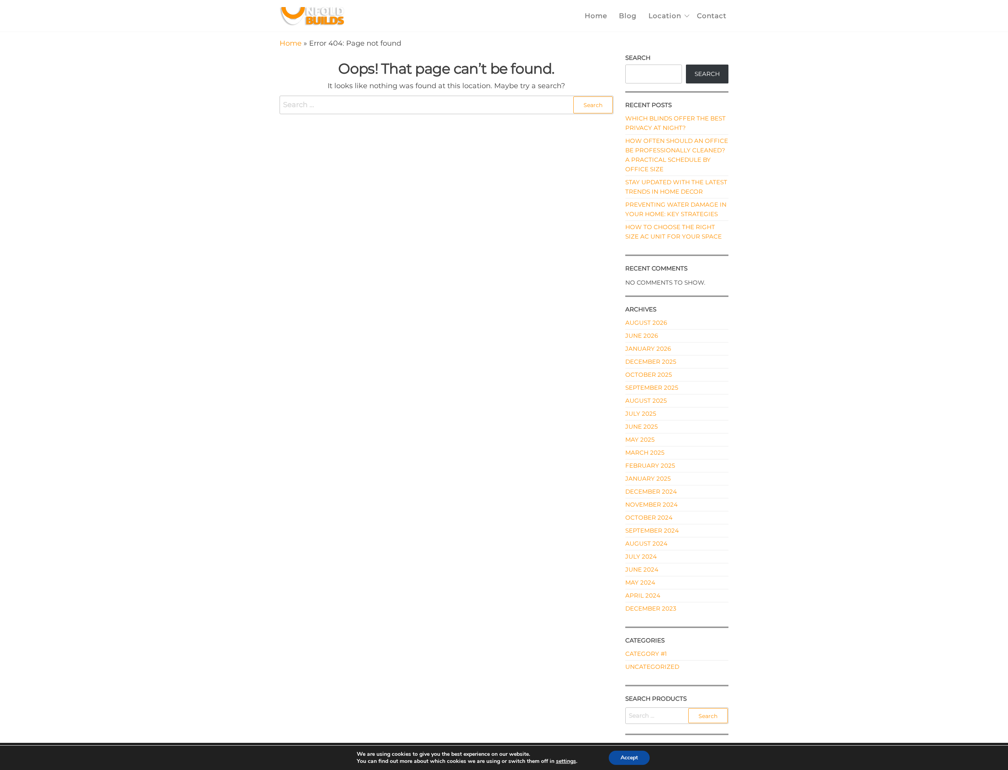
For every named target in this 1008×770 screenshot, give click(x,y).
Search (637, 57)
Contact (711, 16)
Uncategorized (652, 666)
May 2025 (639, 439)
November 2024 (651, 504)
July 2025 (640, 413)
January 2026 (648, 348)
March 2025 (644, 452)
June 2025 (641, 426)
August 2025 (646, 400)
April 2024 (642, 595)
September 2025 (651, 387)
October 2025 (648, 374)
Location (665, 16)
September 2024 (652, 530)
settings (566, 761)
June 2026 (641, 335)
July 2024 (641, 556)
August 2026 (646, 322)
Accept (629, 757)
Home (596, 16)
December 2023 (650, 608)
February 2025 (650, 465)
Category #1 (646, 653)
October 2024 (649, 517)
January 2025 (648, 478)
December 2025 (650, 361)
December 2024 (651, 491)
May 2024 (640, 582)
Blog (628, 16)
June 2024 (641, 569)
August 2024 (646, 543)
